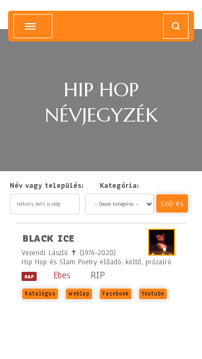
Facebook (115, 294)
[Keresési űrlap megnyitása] (176, 26)
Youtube (153, 294)
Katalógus (40, 294)
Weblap (78, 294)
